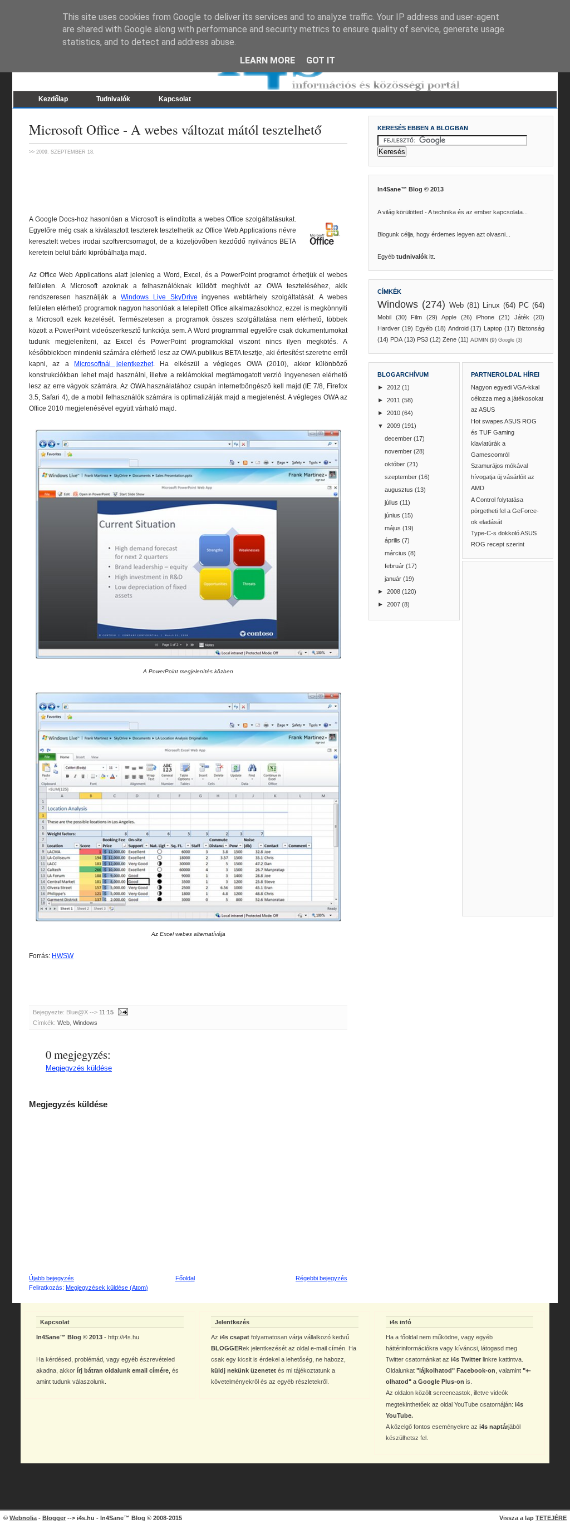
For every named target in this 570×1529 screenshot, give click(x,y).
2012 (394, 387)
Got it (320, 60)
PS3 (422, 339)
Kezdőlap (53, 99)
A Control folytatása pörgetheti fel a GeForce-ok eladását (505, 510)
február (395, 566)
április (393, 540)
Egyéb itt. (406, 256)
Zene (449, 339)
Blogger (54, 1518)
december (399, 438)
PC (524, 305)
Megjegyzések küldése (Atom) (107, 1287)
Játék (521, 317)
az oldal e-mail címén (316, 1348)
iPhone (485, 317)
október (396, 464)
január (394, 578)
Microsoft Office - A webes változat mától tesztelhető (175, 129)
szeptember (402, 477)
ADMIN (479, 340)
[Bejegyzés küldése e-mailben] (121, 1012)
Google (506, 340)
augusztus (400, 489)
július (392, 502)
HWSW (62, 956)
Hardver (388, 328)
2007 (394, 604)
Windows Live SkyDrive (159, 297)
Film (416, 317)
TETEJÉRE (551, 1518)
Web (63, 1022)
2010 (394, 413)
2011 (394, 400)
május (393, 528)
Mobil (384, 317)
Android (458, 328)
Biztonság (531, 328)
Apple (448, 317)
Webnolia (23, 1518)
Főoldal (185, 1278)
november (399, 451)
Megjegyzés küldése (79, 1068)
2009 (394, 425)
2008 (394, 591)
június (393, 515)
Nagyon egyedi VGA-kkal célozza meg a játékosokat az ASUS (507, 398)
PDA (396, 339)
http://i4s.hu (123, 1337)
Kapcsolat (175, 99)
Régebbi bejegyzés (321, 1278)
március (396, 553)
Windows (85, 1022)
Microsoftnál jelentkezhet (113, 364)
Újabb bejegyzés (51, 1278)
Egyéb (424, 328)
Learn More (267, 60)
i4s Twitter (466, 1359)
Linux (491, 305)
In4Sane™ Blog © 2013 (410, 189)
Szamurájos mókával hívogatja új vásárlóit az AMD (502, 476)
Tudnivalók (113, 99)
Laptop (493, 328)
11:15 (106, 1012)
